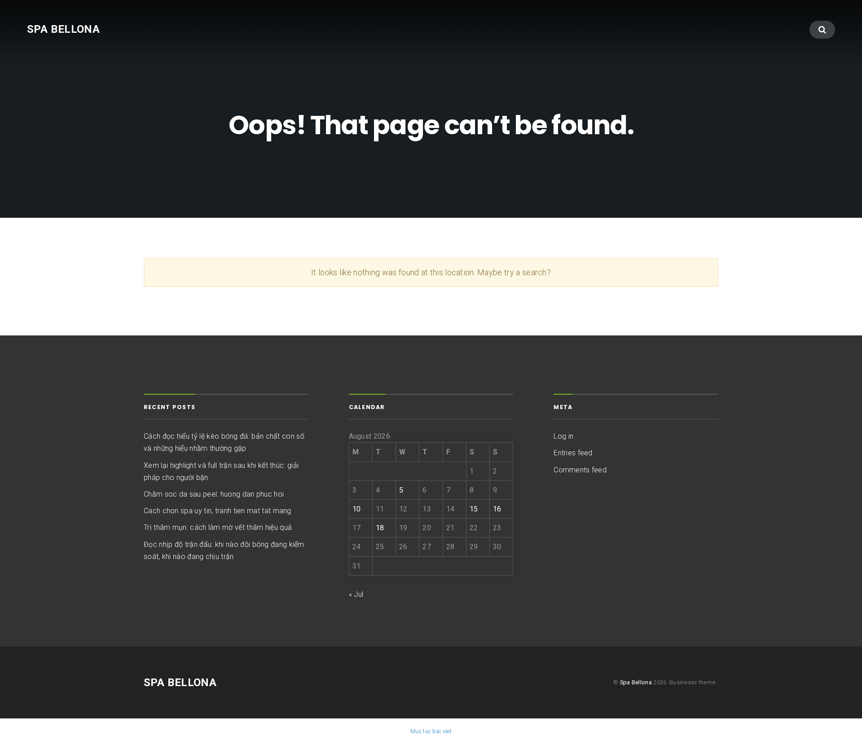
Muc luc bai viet (431, 731)
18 (380, 528)
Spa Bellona (63, 29)
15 (474, 509)
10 (356, 509)
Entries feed (573, 453)
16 (497, 509)
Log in (563, 436)
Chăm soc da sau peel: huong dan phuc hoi (214, 494)
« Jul (356, 594)
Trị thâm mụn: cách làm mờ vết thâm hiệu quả (218, 527)
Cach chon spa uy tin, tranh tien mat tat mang (217, 510)
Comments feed (580, 470)
